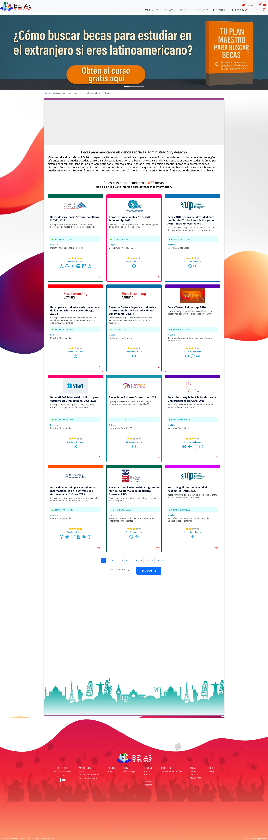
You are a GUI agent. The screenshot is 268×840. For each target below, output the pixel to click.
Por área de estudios (89, 774)
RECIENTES (218, 10)
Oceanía (148, 784)
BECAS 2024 (196, 774)
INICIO (48, 93)
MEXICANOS (152, 10)
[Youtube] (264, 4)
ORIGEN (183, 10)
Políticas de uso (48, 839)
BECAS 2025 (196, 771)
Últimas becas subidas (171, 771)
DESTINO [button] (200, 10)
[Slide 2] (136, 86)
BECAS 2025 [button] (239, 10)
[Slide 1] (131, 86)
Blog (211, 771)
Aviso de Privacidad (33, 839)
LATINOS (169, 10)
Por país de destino (88, 778)
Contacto (250, 5)
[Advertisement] (134, 122)
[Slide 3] (141, 86)
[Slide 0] (126, 86)
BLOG (256, 10)
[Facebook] (260, 4)
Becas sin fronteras (62, 771)
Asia (146, 778)
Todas (82, 771)
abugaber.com (260, 839)
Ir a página (149, 570)
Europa (147, 781)
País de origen (129, 771)
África (147, 771)
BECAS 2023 (196, 778)
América (148, 774)
